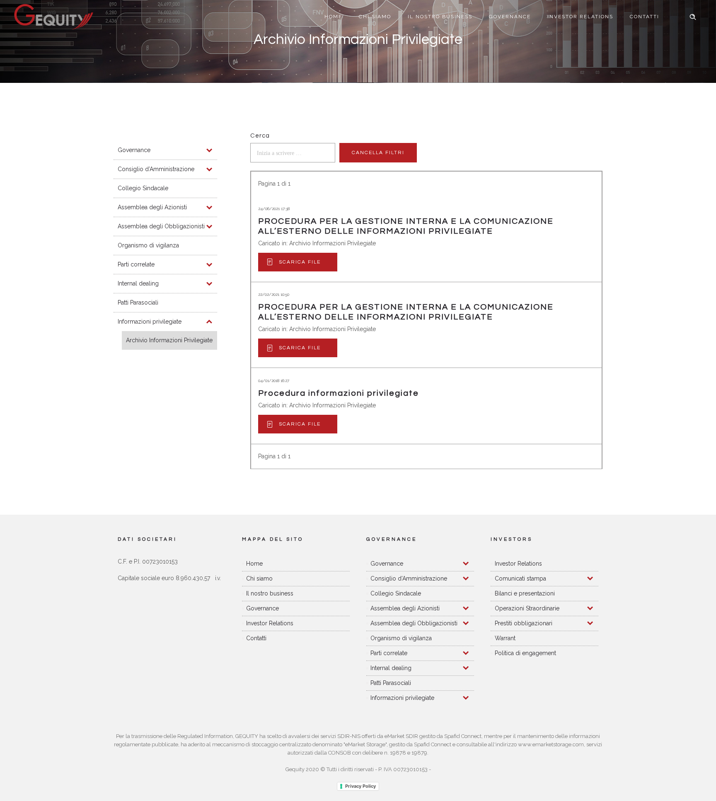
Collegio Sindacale (143, 188)
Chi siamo (375, 16)
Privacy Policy (360, 786)
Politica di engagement (525, 653)
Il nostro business (440, 16)
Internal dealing (138, 283)
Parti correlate (136, 264)
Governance (510, 16)
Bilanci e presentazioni (525, 593)
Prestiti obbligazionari (523, 623)
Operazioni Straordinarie (527, 608)
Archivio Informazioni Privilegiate (169, 340)
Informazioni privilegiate (149, 321)
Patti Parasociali (138, 302)
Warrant (505, 638)
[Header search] (693, 17)
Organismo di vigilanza (148, 245)
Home (333, 16)
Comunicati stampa (520, 578)
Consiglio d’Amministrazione (156, 169)
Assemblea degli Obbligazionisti (161, 226)
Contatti (644, 16)
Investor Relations (580, 16)
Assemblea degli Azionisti (152, 207)
